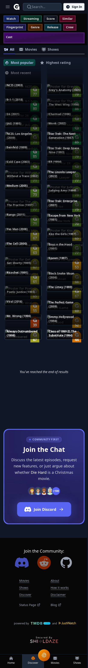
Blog (54, 605)
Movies (24, 581)
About (55, 581)
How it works (60, 588)
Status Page (27, 605)
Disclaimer (58, 595)
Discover (25, 595)
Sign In (77, 7)
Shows (23, 588)
